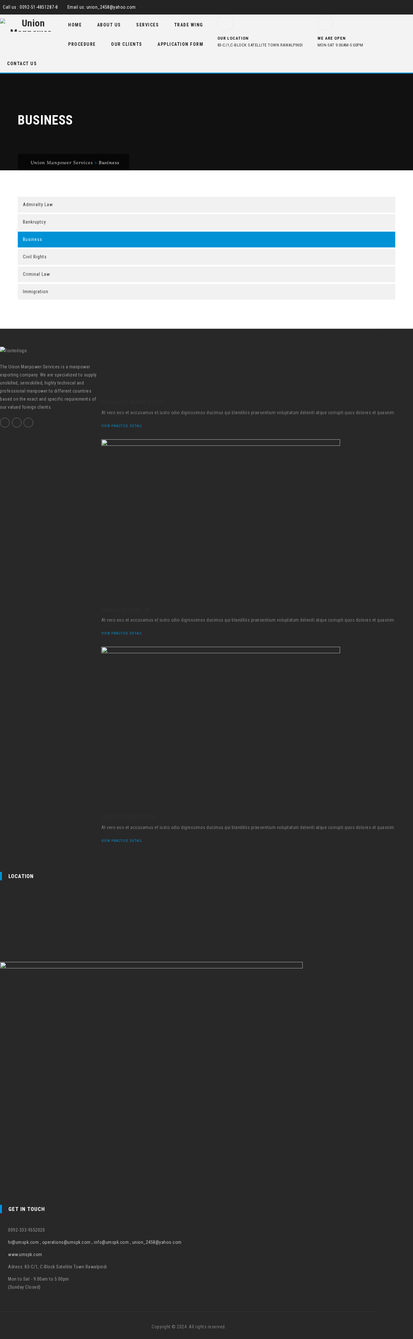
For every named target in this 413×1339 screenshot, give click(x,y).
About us (109, 24)
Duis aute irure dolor (132, 402)
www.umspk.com (25, 1254)
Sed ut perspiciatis (129, 817)
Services (147, 24)
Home (75, 24)
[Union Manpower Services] (30, 25)
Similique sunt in (125, 609)
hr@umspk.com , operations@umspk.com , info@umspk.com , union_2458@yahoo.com (95, 1242)
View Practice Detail (122, 426)
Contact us (22, 63)
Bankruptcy (34, 222)
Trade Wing (188, 24)
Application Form (180, 44)
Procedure (82, 44)
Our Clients (126, 44)
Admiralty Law (38, 204)
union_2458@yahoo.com (111, 7)
